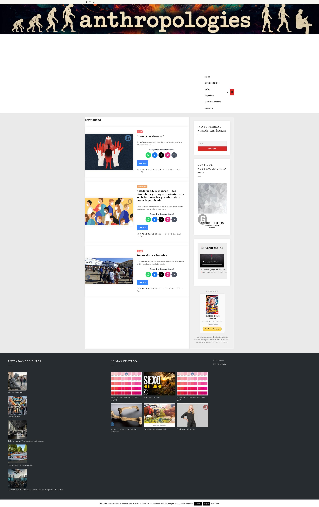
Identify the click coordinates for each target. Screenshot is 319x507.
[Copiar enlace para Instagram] (167, 155)
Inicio (207, 76)
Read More (215, 504)
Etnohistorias (142, 187)
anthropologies (151, 169)
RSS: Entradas (218, 361)
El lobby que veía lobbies (186, 429)
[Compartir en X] (161, 155)
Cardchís (211, 247)
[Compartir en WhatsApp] (148, 155)
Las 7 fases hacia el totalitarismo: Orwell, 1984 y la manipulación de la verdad (35, 490)
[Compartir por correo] (174, 155)
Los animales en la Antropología (155, 429)
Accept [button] (198, 504)
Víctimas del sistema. (15, 392)
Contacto (209, 108)
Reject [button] (206, 504)
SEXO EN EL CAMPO (152, 397)
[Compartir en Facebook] (155, 155)
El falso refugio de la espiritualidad (20, 465)
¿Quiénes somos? (213, 101)
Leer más (143, 163)
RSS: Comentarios (219, 364)
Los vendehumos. (14, 417)
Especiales (209, 95)
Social (140, 132)
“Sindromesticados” (150, 135)
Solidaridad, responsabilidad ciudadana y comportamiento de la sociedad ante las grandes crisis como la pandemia (160, 195)
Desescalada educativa (152, 255)
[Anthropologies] (159, 19)
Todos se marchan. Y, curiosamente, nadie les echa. (26, 441)
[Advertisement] (159, 53)
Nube (207, 89)
